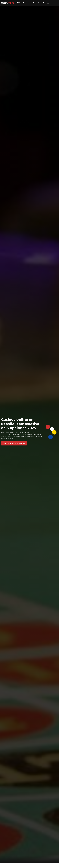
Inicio (19, 3)
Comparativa (37, 3)
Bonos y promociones (49, 3)
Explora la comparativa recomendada (14, 443)
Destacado (26, 3)
